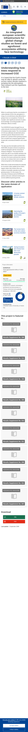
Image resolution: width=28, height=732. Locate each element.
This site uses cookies (8, 720)
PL (19, 62)
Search (21, 6)
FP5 (4, 16)
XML (15, 517)
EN (5, 62)
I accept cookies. (14, 725)
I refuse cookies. (14, 729)
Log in (14, 6)
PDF (15, 521)
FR (12, 62)
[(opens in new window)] (6, 6)
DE (2, 62)
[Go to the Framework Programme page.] (14, 28)
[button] (17, 6)
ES (9, 62)
